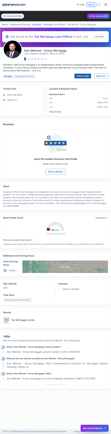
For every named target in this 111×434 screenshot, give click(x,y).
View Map (65, 266)
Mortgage (36, 24)
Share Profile (83, 76)
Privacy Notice (80, 432)
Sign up (91, 4)
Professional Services (20, 24)
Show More (36, 71)
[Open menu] (106, 5)
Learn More (99, 37)
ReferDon (101, 76)
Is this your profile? (98, 16)
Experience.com (22, 431)
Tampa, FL (14, 270)
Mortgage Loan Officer (54, 24)
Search (4, 24)
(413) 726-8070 (14, 95)
